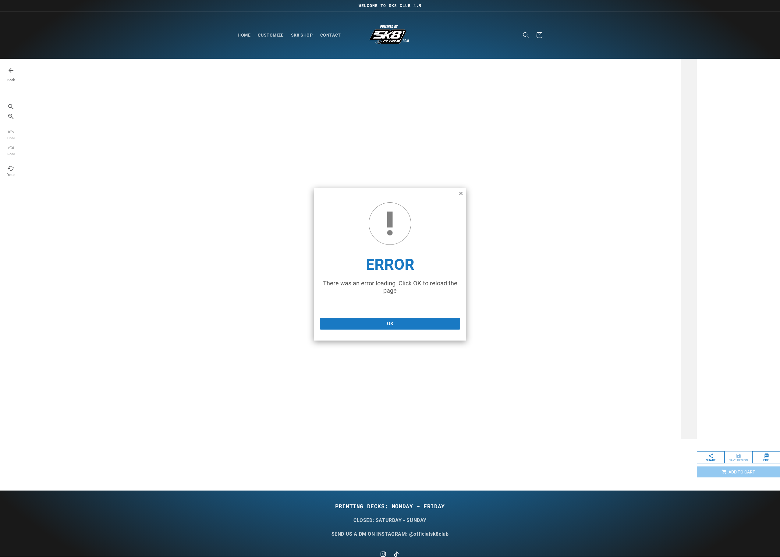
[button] (526, 35)
